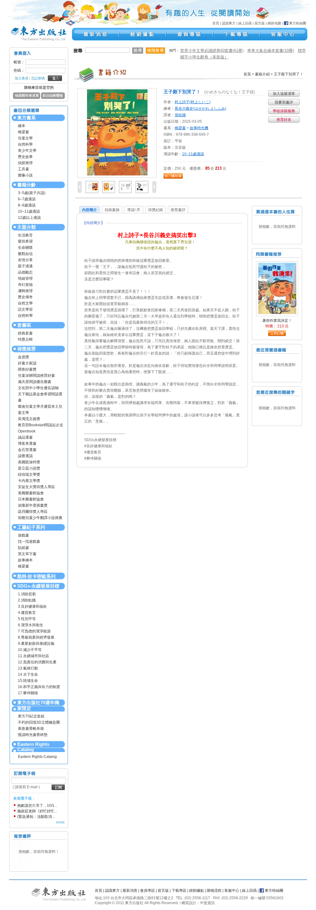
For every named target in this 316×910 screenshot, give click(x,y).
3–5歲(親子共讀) (31, 193)
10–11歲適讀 (29, 211)
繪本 (21, 126)
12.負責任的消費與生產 (37, 662)
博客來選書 (27, 443)
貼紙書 (23, 548)
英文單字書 (27, 554)
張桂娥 (180, 115)
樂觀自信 (25, 254)
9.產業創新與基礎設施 (36, 643)
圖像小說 (25, 175)
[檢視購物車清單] (26, 98)
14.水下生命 (28, 674)
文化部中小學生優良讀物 (38, 388)
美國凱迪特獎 (29, 462)
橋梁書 (23, 132)
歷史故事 (25, 157)
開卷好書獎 (27, 369)
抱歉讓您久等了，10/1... (37, 805)
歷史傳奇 (25, 297)
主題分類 (26, 227)
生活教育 (25, 235)
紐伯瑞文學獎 (29, 474)
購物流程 (214, 890)
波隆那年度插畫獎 (33, 505)
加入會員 (21, 78)
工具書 (23, 169)
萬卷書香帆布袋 (31, 728)
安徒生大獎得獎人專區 (36, 487)
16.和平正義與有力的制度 (39, 687)
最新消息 (130, 890)
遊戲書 (23, 535)
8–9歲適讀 (26, 205)
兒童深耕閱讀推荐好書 (36, 375)
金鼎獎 (23, 357)
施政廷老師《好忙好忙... (37, 811)
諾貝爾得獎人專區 (33, 511)
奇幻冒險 (25, 285)
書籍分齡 (26, 184)
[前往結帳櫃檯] (53, 98)
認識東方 (228, 23)
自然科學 (25, 144)
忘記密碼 (38, 78)
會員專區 (147, 890)
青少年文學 (27, 150)
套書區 (24, 325)
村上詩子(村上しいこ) (192, 102)
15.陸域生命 (28, 680)
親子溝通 (25, 266)
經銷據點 (196, 890)
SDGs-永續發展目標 (38, 586)
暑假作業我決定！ (277, 320)
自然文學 (25, 303)
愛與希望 (25, 241)
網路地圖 (274, 23)
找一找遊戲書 (29, 541)
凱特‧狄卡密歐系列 (36, 576)
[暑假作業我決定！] (277, 288)
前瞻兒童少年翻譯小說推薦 (40, 518)
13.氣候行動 (28, 668)
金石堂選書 (27, 450)
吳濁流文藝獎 (29, 419)
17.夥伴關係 (28, 693)
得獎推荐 (26, 348)
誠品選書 (25, 437)
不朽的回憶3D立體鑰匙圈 (39, 722)
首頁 (215, 23)
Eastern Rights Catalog (33, 747)
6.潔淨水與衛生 (30, 625)
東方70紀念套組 (31, 716)
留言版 (260, 23)
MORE (60, 822)
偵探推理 (25, 163)
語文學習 (25, 309)
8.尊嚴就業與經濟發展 (36, 637)
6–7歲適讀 (26, 199)
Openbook (26, 431)
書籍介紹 (262, 74)
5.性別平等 (27, 619)
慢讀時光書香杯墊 (33, 735)
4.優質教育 (27, 612)
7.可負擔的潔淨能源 (34, 631)
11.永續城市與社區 (33, 656)
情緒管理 (25, 278)
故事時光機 (199, 128)
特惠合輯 (25, 339)
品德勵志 (25, 272)
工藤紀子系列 (31, 527)
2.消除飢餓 (27, 600)
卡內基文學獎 (29, 480)
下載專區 (179, 890)
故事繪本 (25, 560)
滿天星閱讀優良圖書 (34, 382)
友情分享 (25, 260)
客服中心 (231, 890)
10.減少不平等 (30, 650)
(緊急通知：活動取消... (36, 816)
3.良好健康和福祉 (32, 606)
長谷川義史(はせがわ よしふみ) (200, 108)
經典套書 (25, 333)
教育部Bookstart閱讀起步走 (40, 425)
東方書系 (26, 117)
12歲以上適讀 (29, 217)
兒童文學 (25, 138)
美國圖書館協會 (31, 493)
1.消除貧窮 (27, 594)
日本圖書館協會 (31, 499)
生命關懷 (25, 247)
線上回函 (245, 23)
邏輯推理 (25, 291)
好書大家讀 (27, 363)
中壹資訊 (207, 903)
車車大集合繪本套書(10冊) (270, 50)
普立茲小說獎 (29, 468)
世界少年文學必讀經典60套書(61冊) (211, 50)
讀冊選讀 (25, 456)
